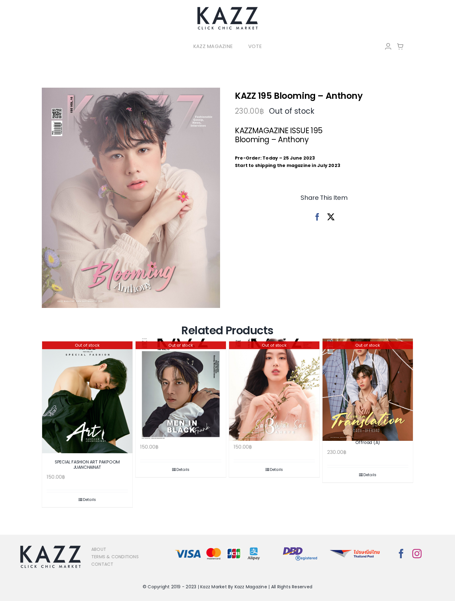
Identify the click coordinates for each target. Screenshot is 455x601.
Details (89, 499)
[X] (331, 217)
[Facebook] (317, 217)
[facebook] (401, 553)
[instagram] (417, 553)
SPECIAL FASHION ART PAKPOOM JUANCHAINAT (87, 464)
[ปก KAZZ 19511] (131, 198)
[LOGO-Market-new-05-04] (227, 8)
